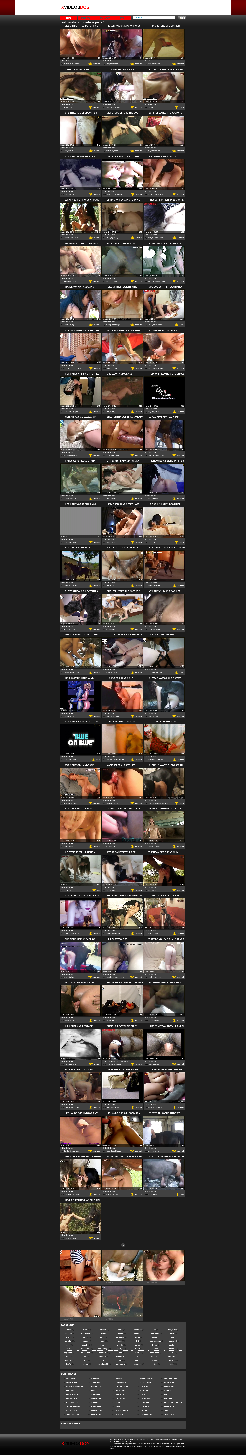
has (159, 847)
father (67, 1107)
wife (69, 1345)
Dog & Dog (143, 1394)
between (163, 368)
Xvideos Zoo (168, 1406)
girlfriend (121, 1337)
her (66, 194)
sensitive (109, 977)
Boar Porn (142, 1390)
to (72, 151)
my (74, 107)
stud (104, 1360)
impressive (87, 1333)
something (120, 194)
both (112, 716)
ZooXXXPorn (144, 1382)
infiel (156, 1364)
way (157, 1064)
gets (121, 1341)
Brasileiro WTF (169, 1414)
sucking (69, 1360)
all (75, 499)
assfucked (156, 1353)
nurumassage (156, 1341)
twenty (67, 673)
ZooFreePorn (144, 1406)
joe (114, 1194)
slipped (113, 1151)
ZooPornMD (143, 1402)
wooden (151, 281)
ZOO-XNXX (177, 12)
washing (74, 586)
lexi (122, 1353)
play (149, 1151)
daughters (173, 1356)
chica (156, 1360)
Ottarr (116, 1402)
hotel (139, 1349)
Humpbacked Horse (178, 9)
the (159, 151)
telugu (67, 934)
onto (117, 281)
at (70, 716)
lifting (108, 238)
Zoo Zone (140, 12)
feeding (121, 760)
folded (159, 673)
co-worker (87, 1353)
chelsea (156, 1349)
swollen (150, 194)
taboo (87, 1341)
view (158, 1151)
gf (139, 1356)
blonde (70, 1341)
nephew (154, 673)
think (149, 64)
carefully (165, 803)
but (149, 151)
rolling (66, 281)
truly (149, 238)
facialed (156, 1356)
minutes (72, 673)
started (117, 1107)
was (156, 499)
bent (71, 238)
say (159, 977)
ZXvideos (76, 8)
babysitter (173, 1329)
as (149, 107)
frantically (160, 760)
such (66, 586)
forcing (72, 64)
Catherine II (94, 1406)
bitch (104, 1337)
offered (71, 1194)
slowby (111, 1021)
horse (67, 1194)
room (153, 499)
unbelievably (117, 977)
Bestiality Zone (145, 1414)
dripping (74, 368)
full (87, 1360)
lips (107, 64)
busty (104, 1345)
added (70, 1329)
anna (108, 455)
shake (155, 977)
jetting (150, 325)
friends (122, 1345)
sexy (118, 1064)
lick (72, 977)
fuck (173, 1360)
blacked (70, 1333)
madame (113, 107)
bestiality (139, 1329)
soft (110, 847)
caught (87, 1345)
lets (173, 1353)
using (108, 716)
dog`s (70, 1364)
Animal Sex (94, 1398)
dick (87, 1329)
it (114, 542)
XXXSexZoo (119, 1382)
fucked (139, 1333)
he (149, 412)
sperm (155, 325)
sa (111, 412)
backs (76, 238)
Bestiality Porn (120, 1410)
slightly (156, 194)
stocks (155, 1194)
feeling (108, 325)
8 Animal (166, 1390)
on (70, 325)
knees (67, 238)
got (151, 1194)
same (113, 890)
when (157, 934)
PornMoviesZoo (145, 1378)
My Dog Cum (141, 8)
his (155, 542)
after (77, 673)
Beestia (117, 1378)
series (139, 1345)
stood (111, 151)
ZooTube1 (177, 3)
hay (107, 847)
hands (77, 64)
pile (114, 847)
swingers (121, 1356)
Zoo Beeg (166, 1398)
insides (156, 1021)
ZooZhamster (160, 12)
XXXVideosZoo (160, 5)
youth (69, 629)
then (107, 107)
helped (112, 803)
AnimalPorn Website (171, 1402)
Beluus (165, 1410)
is (114, 673)
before (154, 64)
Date (122, 18)
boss (138, 1337)
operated (73, 1238)
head (115, 238)
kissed (150, 1064)
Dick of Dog (95, 1414)
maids (122, 1333)
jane (173, 1333)
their (113, 325)
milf (107, 151)
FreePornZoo (178, 5)
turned (150, 586)
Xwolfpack (118, 1406)
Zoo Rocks (140, 5)
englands (69, 1353)
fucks (139, 1360)
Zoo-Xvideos (159, 3)
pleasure (104, 1353)
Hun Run (142, 1410)
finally (67, 325)
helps (156, 1345)
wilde (173, 1337)
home (162, 455)
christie (104, 1329)
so (65, 455)
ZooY (165, 1394)
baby (108, 542)
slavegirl (109, 1194)
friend (173, 1349)
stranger (139, 1364)
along (75, 455)
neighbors (121, 1364)
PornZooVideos (161, 8)
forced (157, 455)
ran (152, 542)
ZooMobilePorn (179, 15)
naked (153, 107)
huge (108, 1151)
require (157, 412)
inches (66, 64)
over (70, 281)
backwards (152, 803)
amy (158, 586)
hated (150, 934)
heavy (114, 194)
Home (68, 18)
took (118, 107)
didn (152, 412)
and (71, 107)
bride (121, 1329)
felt (111, 586)
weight (117, 325)
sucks (173, 1345)
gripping (76, 412)
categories (86, 18)
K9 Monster (167, 1382)
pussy (111, 64)
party (121, 1349)
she (158, 64)
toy (68, 890)
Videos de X (167, 1386)
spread (75, 803)
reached (155, 238)
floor (65, 803)
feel (112, 542)
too (116, 1021)
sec (104, 1341)
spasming (114, 760)
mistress (151, 847)
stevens (104, 1333)
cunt (115, 1064)
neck (152, 890)
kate (69, 1349)
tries (69, 151)
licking (67, 716)
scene (87, 1364)
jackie (156, 1337)
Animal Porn (159, 10)
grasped (157, 281)
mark (108, 803)
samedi (71, 1107)
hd (122, 1360)
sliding (158, 629)
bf (156, 1329)
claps (77, 1107)
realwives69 (104, 1364)
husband (87, 1349)
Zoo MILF (94, 1402)
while (108, 368)
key (117, 673)
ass (173, 1364)
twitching (110, 1064)
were (117, 455)
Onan (138, 10)
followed (154, 151)
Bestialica (118, 1394)
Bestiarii (117, 1414)
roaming (75, 1151)
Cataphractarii (120, 1386)
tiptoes (66, 107)
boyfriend (156, 1333)
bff (139, 1341)
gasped (70, 847)
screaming (104, 1349)
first (70, 1356)
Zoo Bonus (118, 1398)
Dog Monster (144, 1398)
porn (87, 1337)
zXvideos (140, 3)
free (87, 1356)
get (156, 890)
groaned (151, 1107)
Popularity (104, 18)
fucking (104, 1356)
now (156, 716)
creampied (174, 1341)
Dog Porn (142, 1386)
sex (70, 1337)
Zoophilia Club (169, 1378)
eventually (109, 673)
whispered (155, 368)
